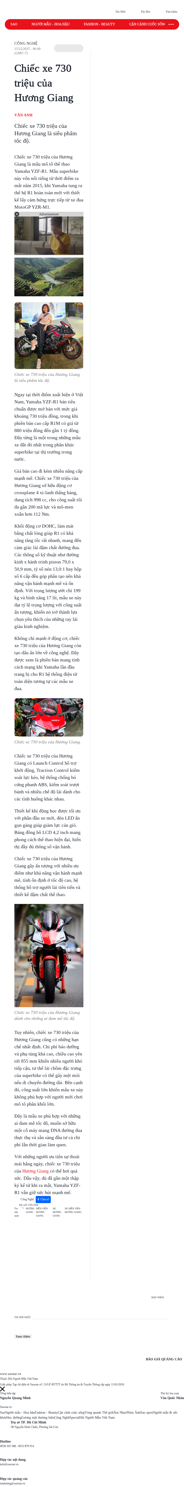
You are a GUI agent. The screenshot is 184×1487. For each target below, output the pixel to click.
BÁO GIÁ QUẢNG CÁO (164, 1359)
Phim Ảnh (133, 1412)
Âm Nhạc (120, 1412)
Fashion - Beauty (99, 24)
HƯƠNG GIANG (30, 1210)
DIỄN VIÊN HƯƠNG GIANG (42, 1212)
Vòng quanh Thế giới (99, 1412)
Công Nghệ (26, 43)
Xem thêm (23, 1336)
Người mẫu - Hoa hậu (50, 24)
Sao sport (146, 1412)
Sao (14, 24)
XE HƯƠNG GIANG (57, 1212)
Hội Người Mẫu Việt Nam (97, 1417)
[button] (68, 48)
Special (74, 1417)
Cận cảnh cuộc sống (148, 24)
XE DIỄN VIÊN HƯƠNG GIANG (73, 1210)
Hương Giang (35, 1170)
